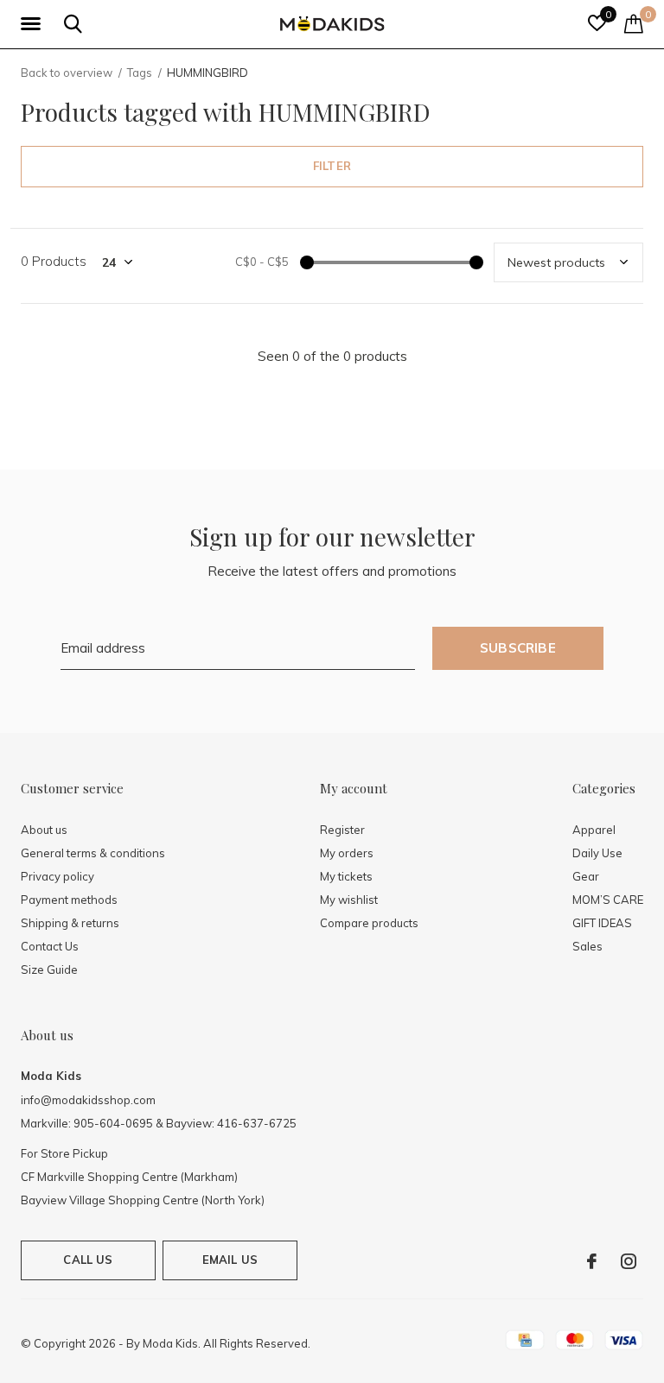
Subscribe (518, 648)
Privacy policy (57, 876)
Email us (230, 1259)
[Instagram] (628, 1261)
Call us (87, 1259)
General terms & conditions (93, 853)
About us (44, 830)
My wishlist (349, 899)
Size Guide (49, 969)
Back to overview (66, 72)
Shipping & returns (70, 923)
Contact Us (50, 946)
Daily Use (597, 853)
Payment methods (69, 899)
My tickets (346, 876)
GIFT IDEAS (602, 923)
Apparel (594, 830)
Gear (585, 876)
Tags (139, 72)
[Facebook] (592, 1261)
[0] (633, 23)
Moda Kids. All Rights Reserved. (226, 1343)
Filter (332, 166)
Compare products (369, 923)
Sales (587, 946)
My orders (347, 853)
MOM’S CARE (607, 899)
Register (342, 830)
